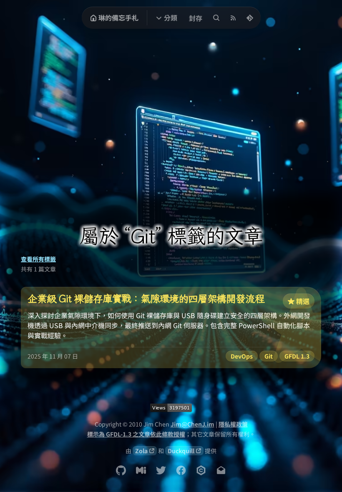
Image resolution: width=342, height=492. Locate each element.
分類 (170, 18)
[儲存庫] (249, 17)
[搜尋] (216, 17)
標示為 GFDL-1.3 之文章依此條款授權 (136, 434)
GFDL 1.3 (296, 356)
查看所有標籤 (38, 259)
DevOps (242, 356)
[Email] (221, 470)
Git (268, 356)
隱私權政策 (233, 424)
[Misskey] (141, 470)
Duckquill (181, 451)
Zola (141, 451)
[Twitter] (161, 470)
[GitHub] (121, 470)
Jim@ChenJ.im (192, 424)
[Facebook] (181, 470)
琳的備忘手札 (118, 18)
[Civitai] (201, 470)
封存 (195, 18)
